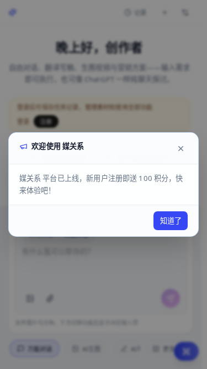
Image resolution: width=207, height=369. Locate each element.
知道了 (171, 221)
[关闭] (180, 148)
